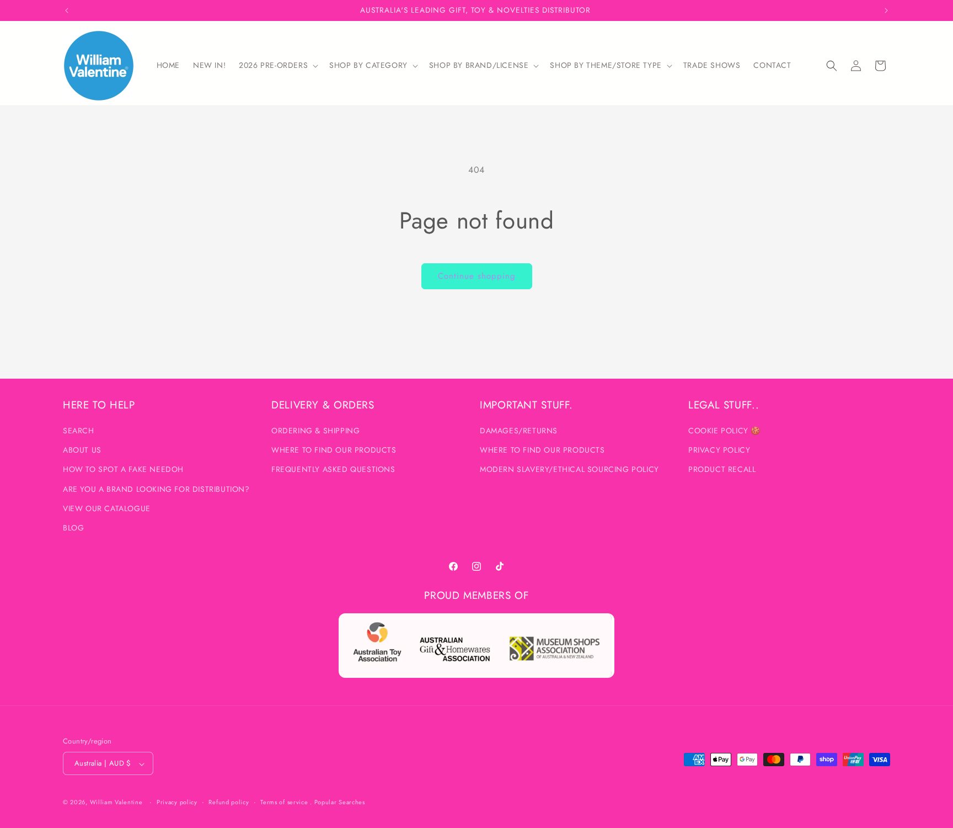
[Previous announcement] (67, 10)
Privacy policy (177, 802)
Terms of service (284, 802)
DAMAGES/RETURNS (519, 431)
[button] (277, 65)
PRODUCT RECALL (722, 469)
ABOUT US (82, 450)
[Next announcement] (886, 10)
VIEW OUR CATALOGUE (107, 508)
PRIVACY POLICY (719, 450)
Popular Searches (339, 802)
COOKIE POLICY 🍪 (724, 431)
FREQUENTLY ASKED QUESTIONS (333, 469)
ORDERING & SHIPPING (315, 431)
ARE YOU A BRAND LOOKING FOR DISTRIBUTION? (156, 489)
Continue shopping (477, 276)
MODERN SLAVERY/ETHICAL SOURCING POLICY (569, 469)
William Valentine (116, 802)
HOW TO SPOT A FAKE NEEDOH (123, 469)
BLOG (73, 528)
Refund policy (228, 802)
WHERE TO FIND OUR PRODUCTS (334, 450)
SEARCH (78, 431)
